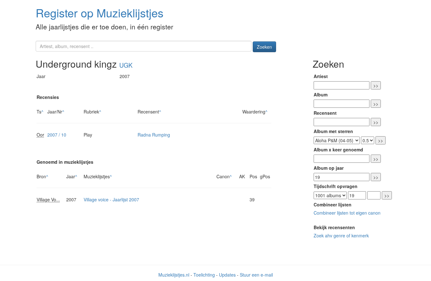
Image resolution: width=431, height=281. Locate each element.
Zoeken (264, 47)
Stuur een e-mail (256, 275)
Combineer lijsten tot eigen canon (347, 213)
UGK (126, 65)
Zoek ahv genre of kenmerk (341, 235)
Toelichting (204, 275)
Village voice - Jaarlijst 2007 (111, 199)
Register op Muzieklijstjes (99, 12)
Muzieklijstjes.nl (173, 275)
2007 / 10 (56, 134)
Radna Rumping (154, 134)
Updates (227, 275)
